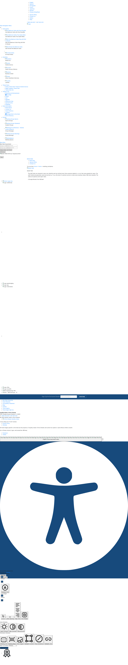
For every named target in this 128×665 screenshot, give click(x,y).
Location (7, 112)
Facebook (5, 433)
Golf (6, 98)
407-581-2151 (40, 22)
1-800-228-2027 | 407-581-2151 (9, 415)
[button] (102, 439)
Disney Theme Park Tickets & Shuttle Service (16, 86)
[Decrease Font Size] (2, 582)
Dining (7, 96)
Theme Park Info (9, 90)
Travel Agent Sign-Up (8, 410)
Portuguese (32, 5)
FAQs (31, 19)
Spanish (32, 4)
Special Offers (33, 14)
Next (2, 157)
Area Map (8, 94)
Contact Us (32, 16)
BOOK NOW (30, 159)
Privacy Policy (6, 423)
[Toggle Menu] (0, 27)
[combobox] (51, 438)
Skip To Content (4, 645)
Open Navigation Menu (6, 25)
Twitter (4, 434)
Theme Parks (6, 85)
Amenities (5, 57)
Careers (5, 406)
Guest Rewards (6, 401)
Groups (4, 117)
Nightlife (7, 99)
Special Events (9, 102)
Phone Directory (9, 115)
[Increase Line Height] (2, 596)
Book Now (32, 160)
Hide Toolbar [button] (4, 577)
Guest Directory (9, 111)
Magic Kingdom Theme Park (12, 88)
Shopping (7, 104)
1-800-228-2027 (31, 22)
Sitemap (5, 425)
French (31, 7)
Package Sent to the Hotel (13, 114)
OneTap (8, 572)
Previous (3, 152)
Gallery (31, 18)
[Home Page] (29, 24)
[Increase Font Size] (2, 577)
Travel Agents (6, 408)
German (32, 10)
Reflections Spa (9, 101)
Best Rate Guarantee (8, 400)
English (31, 2)
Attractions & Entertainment (12, 93)
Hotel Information (7, 106)
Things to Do (6, 91)
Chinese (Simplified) (35, 12)
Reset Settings (4, 648)
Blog (4, 405)
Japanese (32, 9)
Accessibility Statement (9, 403)
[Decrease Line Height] (2, 600)
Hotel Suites (6, 28)
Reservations (8, 107)
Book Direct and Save (6, 150)
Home (35, 166)
